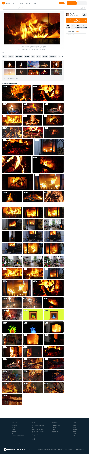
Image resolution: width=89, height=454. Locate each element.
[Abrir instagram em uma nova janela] (20, 449)
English (74, 425)
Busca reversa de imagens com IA (18, 438)
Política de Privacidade (69, 449)
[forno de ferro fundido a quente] (54, 339)
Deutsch (74, 431)
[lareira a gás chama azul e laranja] (12, 108)
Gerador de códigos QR (17, 443)
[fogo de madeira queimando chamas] (16, 93)
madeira (27, 56)
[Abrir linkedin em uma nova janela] (22, 449)
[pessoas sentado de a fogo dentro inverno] (12, 196)
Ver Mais (56, 72)
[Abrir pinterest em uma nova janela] (24, 449)
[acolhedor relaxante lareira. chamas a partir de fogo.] (12, 302)
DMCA (33, 427)
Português (75, 429)
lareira (11, 56)
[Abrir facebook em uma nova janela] (18, 449)
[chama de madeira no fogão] (33, 108)
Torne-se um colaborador (55, 432)
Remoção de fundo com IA (18, 441)
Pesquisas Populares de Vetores (38, 432)
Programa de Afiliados (37, 429)
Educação (14, 433)
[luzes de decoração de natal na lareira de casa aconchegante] (33, 132)
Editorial (28, 3)
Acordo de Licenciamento (38, 425)
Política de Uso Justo (79, 449)
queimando (19, 56)
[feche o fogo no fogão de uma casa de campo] (54, 132)
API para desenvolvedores (18, 435)
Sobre (53, 429)
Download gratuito (76, 20)
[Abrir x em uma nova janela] (29, 449)
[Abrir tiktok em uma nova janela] (27, 449)
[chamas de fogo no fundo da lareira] (53, 120)
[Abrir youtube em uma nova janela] (31, 449)
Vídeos (21, 3)
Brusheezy (14, 425)
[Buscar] (81, 8)
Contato (54, 427)
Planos (56, 3)
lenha (4, 56)
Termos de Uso (60, 449)
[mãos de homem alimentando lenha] (32, 351)
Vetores (8, 3)
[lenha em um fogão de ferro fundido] (12, 351)
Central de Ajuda (56, 425)
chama (45, 56)
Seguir (84, 15)
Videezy (13, 429)
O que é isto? (77, 31)
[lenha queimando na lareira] (54, 108)
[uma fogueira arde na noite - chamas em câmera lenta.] (54, 196)
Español (74, 427)
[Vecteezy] (3, 3)
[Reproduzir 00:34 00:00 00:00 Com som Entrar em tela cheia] (32, 28)
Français (74, 433)
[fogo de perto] (12, 132)
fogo (33, 56)
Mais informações (71, 35)
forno (38, 56)
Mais (34, 3)
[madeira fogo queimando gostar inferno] (33, 363)
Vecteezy (14, 427)
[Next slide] (61, 56)
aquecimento (53, 56)
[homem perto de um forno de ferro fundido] (12, 339)
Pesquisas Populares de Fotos (38, 435)
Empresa (14, 431)
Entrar (82, 3)
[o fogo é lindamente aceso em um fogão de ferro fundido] (54, 327)
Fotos (14, 3)
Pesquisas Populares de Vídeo (38, 438)
